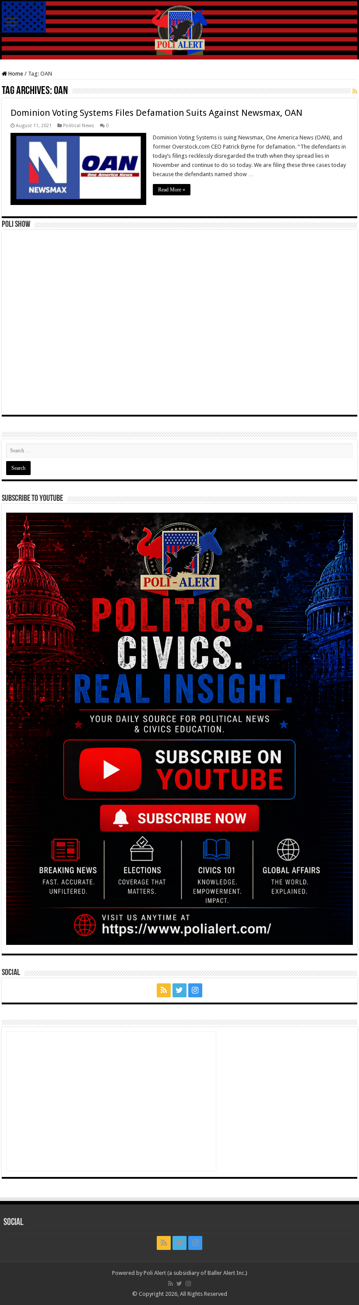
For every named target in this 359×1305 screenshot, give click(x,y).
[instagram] (195, 990)
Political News (78, 125)
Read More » (171, 190)
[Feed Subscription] (354, 91)
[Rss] (164, 990)
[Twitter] (179, 990)
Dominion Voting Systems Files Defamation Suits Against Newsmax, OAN (157, 113)
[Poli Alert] (179, 30)
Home (15, 73)
